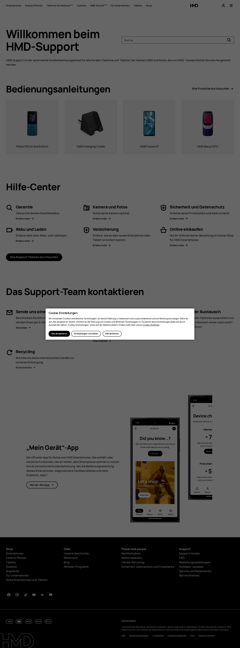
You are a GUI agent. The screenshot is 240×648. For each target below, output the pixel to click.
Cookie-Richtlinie (151, 325)
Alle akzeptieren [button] (59, 333)
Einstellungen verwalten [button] (86, 333)
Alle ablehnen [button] (112, 333)
